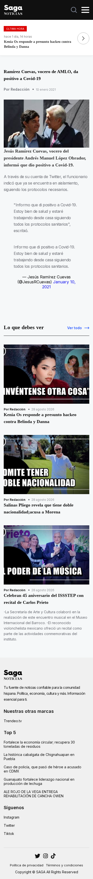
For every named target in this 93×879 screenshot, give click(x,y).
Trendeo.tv (13, 721)
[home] (13, 9)
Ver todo (74, 328)
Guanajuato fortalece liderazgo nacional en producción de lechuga (39, 781)
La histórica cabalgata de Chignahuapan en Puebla (39, 756)
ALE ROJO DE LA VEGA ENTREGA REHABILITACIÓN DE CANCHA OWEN (33, 794)
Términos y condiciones (64, 865)
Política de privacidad (26, 865)
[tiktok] (53, 856)
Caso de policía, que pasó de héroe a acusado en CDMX (42, 769)
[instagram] (37, 856)
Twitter (9, 825)
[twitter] (45, 856)
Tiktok (9, 833)
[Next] (83, 38)
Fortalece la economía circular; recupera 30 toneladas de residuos (39, 744)
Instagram (11, 817)
